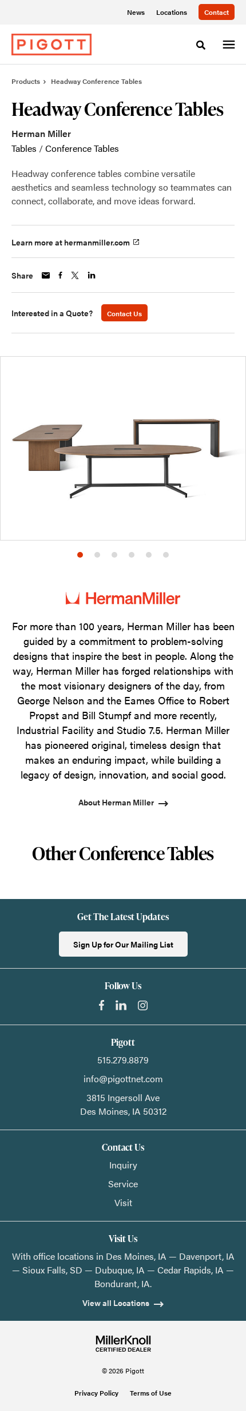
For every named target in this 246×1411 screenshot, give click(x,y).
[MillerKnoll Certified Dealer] (123, 1343)
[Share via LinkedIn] (92, 275)
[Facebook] (101, 1005)
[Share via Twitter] (75, 275)
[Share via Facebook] (60, 275)
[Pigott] (51, 44)
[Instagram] (143, 1005)
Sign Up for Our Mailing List (123, 944)
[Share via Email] (46, 275)
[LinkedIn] (121, 1005)
